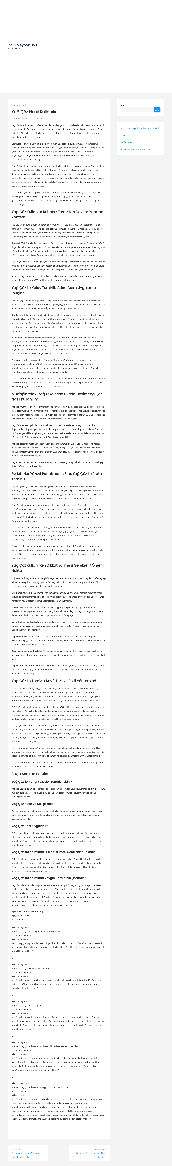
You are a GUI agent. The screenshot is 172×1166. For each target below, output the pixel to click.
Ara (122, 105)
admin (25, 118)
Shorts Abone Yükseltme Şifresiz (136, 149)
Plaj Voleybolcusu (22, 45)
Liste (123, 135)
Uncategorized (19, 105)
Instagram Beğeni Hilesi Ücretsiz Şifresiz (140, 128)
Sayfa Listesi (127, 142)
